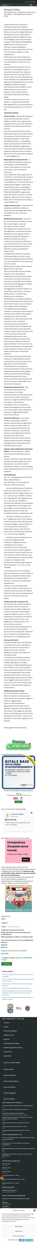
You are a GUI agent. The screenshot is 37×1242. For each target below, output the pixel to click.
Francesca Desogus (17, 814)
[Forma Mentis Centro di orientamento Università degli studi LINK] (19, 1008)
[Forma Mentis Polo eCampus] (10, 1008)
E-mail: (3, 927)
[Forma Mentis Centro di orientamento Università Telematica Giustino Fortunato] (27, 1007)
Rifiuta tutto (18, 1231)
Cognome (4, 923)
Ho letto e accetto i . (16, 959)
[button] (34, 1210)
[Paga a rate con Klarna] (15, 798)
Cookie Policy (11, 1240)
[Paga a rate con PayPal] (21, 798)
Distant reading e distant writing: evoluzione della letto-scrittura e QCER (18, 980)
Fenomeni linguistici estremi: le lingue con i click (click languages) (17, 975)
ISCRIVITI (18, 801)
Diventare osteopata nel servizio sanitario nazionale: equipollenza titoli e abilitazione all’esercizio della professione (17, 993)
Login (26, 1)
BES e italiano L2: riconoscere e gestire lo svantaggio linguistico (17, 984)
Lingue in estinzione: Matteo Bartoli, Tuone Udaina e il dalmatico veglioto (17, 998)
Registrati (32, 1)
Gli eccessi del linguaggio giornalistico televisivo (16, 988)
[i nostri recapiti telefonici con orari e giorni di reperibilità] (18, 745)
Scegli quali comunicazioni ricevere (12, 930)
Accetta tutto (18, 1226)
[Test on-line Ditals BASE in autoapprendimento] (18, 772)
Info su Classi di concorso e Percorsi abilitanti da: (17, 940)
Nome (3, 919)
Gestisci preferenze (18, 1236)
